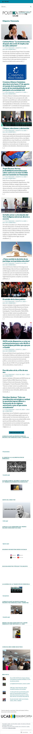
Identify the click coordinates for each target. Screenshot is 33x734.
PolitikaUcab (9, 48)
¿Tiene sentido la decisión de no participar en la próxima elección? (16, 260)
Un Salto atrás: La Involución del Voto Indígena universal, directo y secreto (16, 217)
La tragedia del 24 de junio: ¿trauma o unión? (20, 683)
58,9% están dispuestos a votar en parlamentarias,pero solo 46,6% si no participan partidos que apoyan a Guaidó (16, 344)
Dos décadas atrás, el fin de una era (15, 371)
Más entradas (15, 432)
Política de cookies (12, 728)
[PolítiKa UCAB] (16, 13)
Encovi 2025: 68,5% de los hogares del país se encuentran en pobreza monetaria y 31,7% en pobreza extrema (20, 679)
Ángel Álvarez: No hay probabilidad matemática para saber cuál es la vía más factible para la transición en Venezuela (15, 171)
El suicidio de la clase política (14, 299)
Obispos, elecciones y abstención (16, 128)
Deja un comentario (9, 49)
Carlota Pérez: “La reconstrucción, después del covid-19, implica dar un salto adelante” (16, 44)
